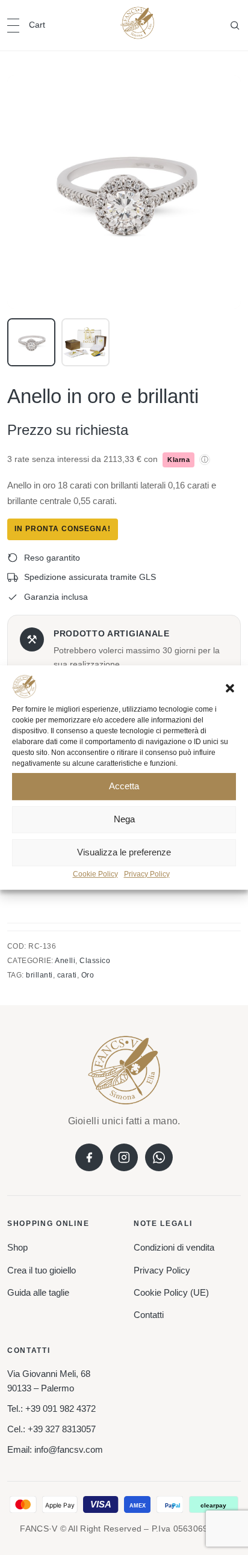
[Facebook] (89, 1157)
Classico (94, 960)
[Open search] (235, 25)
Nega (124, 819)
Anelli (65, 960)
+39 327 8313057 (62, 1429)
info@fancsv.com (68, 1449)
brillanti (39, 975)
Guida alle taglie (38, 1292)
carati (67, 975)
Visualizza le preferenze (124, 853)
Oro (87, 975)
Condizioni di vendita (174, 1247)
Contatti (149, 1315)
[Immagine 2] (85, 342)
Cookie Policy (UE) (171, 1292)
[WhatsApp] (159, 1157)
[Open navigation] (13, 25)
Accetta (124, 786)
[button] (230, 688)
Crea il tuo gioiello (41, 1270)
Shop (17, 1247)
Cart (37, 24)
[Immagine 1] (31, 342)
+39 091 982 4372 (60, 1408)
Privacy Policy (147, 874)
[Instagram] (124, 1157)
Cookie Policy (95, 874)
